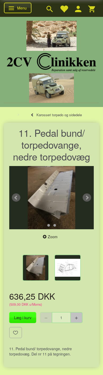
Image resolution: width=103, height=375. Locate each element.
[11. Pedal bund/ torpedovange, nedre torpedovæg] (51, 197)
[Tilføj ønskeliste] (15, 332)
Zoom (53, 236)
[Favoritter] (64, 8)
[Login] (78, 8)
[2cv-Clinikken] (51, 61)
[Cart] (91, 8)
